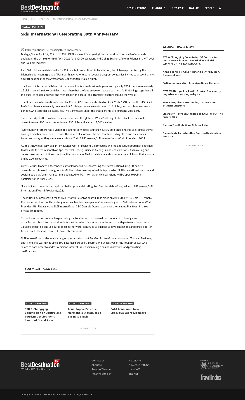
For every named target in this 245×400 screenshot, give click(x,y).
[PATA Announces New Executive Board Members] (130, 291)
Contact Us (98, 360)
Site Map (134, 373)
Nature (194, 8)
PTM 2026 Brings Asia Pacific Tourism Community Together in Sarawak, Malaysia (192, 92)
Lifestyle (177, 8)
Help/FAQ (134, 369)
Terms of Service (101, 369)
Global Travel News (32, 27)
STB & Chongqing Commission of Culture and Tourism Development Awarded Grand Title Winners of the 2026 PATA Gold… (190, 60)
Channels (158, 8)
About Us (96, 364)
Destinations (137, 8)
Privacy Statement (101, 373)
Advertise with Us (139, 364)
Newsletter (135, 360)
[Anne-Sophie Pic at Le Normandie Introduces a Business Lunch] (88, 291)
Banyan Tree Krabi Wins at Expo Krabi (185, 125)
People (209, 8)
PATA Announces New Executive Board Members (191, 83)
